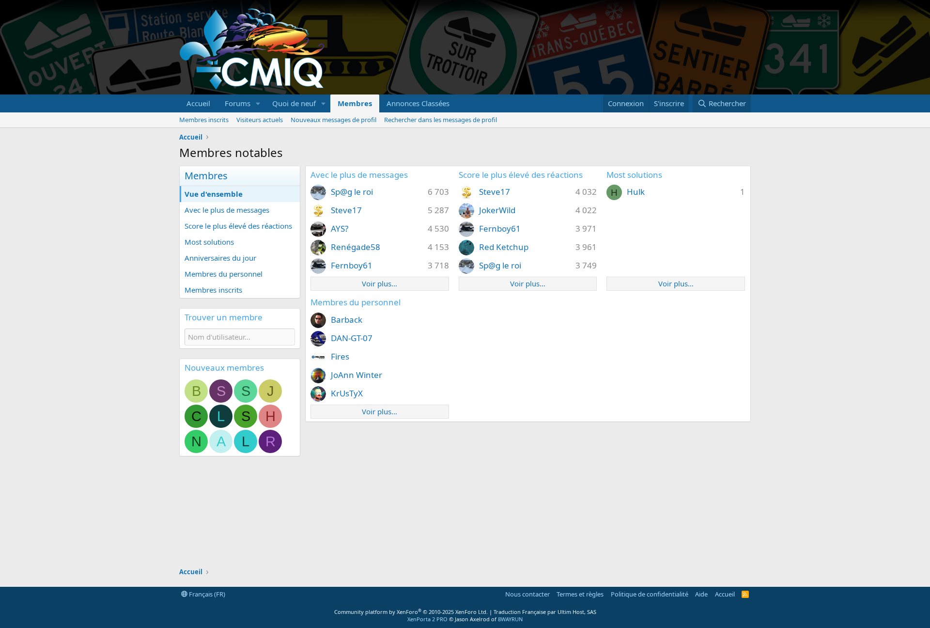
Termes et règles (580, 594)
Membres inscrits (204, 119)
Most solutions (209, 242)
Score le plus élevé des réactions (238, 226)
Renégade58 (355, 246)
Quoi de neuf (294, 103)
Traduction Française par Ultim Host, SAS (545, 611)
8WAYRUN (510, 619)
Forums (237, 103)
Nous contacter (527, 594)
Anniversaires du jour (220, 258)
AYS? (339, 228)
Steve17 (346, 210)
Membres (355, 103)
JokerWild (497, 210)
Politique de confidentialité (649, 594)
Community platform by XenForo (411, 611)
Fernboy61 (351, 265)
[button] (258, 103)
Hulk (636, 191)
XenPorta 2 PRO (427, 619)
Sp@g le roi (352, 191)
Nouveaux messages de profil (333, 119)
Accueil (198, 103)
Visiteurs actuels (259, 119)
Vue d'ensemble (214, 194)
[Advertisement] (574, 47)
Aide (701, 594)
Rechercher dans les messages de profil (440, 119)
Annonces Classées (418, 103)
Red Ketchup (503, 246)
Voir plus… (379, 283)
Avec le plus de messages (227, 210)
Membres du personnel (224, 274)
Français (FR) (206, 594)
